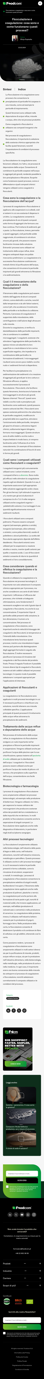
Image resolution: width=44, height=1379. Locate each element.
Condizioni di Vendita (22, 1369)
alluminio (24, 475)
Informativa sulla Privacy (22, 1353)
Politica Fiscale (22, 1361)
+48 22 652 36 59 (22, 1253)
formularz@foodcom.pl (22, 1249)
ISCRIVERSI (22, 1180)
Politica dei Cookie (22, 1357)
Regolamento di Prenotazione (22, 1365)
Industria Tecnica (12, 998)
